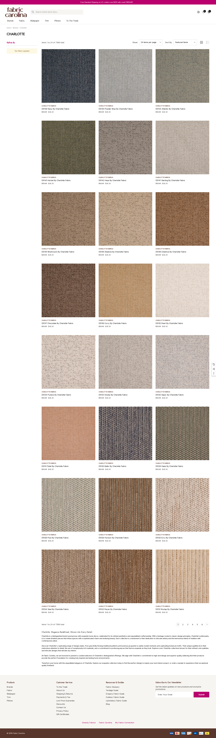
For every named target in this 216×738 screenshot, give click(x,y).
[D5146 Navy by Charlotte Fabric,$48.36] (68, 76)
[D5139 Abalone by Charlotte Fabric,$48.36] (125, 219)
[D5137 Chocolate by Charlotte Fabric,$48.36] (68, 290)
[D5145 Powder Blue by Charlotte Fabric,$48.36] (125, 76)
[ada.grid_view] (201, 42)
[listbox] (185, 42)
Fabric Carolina (105, 722)
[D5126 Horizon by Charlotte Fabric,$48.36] (125, 505)
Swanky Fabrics (89, 722)
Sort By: (168, 42)
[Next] (207, 624)
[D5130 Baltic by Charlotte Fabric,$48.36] (125, 433)
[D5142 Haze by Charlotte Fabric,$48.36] (125, 147)
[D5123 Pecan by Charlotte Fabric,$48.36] (125, 576)
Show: (135, 42)
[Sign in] (198, 12)
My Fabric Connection (124, 722)
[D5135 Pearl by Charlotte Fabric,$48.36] (182, 290)
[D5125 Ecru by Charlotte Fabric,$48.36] (182, 505)
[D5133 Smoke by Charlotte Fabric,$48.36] (125, 362)
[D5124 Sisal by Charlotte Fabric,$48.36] (68, 576)
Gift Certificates (62, 714)
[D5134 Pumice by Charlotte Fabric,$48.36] (68, 362)
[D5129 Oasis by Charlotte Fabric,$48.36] (182, 433)
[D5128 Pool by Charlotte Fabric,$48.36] (68, 505)
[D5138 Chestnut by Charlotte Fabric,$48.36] (182, 219)
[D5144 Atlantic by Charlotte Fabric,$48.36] (182, 76)
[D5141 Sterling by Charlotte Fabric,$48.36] (182, 147)
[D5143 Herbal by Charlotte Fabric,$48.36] (68, 147)
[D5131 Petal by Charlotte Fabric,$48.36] (68, 433)
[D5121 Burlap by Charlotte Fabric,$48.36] (182, 576)
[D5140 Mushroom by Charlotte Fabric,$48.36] (68, 219)
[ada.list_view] (207, 42)
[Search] (32, 12)
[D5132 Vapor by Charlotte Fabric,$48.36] (182, 362)
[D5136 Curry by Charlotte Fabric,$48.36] (125, 290)
